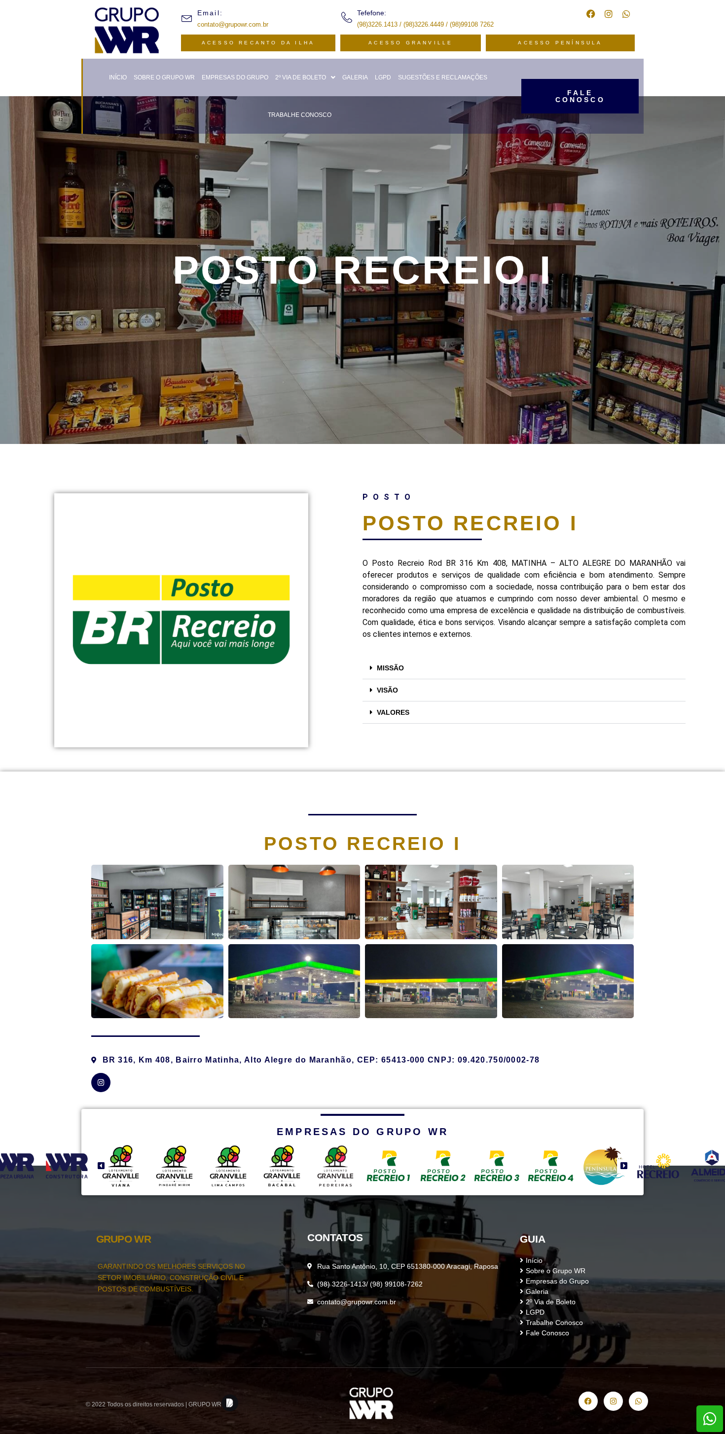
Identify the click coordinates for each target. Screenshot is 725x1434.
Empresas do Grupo (235, 77)
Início (118, 77)
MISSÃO (390, 668)
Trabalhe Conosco (299, 114)
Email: (210, 13)
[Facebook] (591, 14)
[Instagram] (100, 1082)
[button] (305, 77)
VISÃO (387, 690)
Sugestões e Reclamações (442, 77)
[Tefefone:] (346, 17)
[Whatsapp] (626, 14)
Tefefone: (371, 13)
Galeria (355, 77)
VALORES (393, 712)
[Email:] (186, 17)
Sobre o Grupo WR (164, 77)
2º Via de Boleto (300, 77)
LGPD (383, 77)
